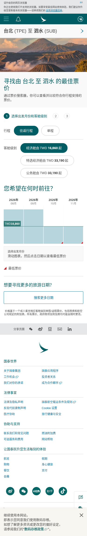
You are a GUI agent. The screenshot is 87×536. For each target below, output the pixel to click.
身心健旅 (47, 464)
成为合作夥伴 (51, 383)
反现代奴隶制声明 (15, 408)
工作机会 (10, 377)
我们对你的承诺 (13, 383)
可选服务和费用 (13, 439)
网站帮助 (47, 439)
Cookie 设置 (49, 408)
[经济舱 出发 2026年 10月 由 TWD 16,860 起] (53, 235)
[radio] (26, 131)
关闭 (81, 2)
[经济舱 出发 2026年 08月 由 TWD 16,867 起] (13, 226)
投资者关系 (49, 377)
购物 (6, 464)
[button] (6, 19)
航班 (6, 458)
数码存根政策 (35, 529)
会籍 (6, 476)
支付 (44, 470)
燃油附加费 (49, 433)
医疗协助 (9, 414)
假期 (44, 458)
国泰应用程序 (50, 371)
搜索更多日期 (43, 297)
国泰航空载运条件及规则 (58, 402)
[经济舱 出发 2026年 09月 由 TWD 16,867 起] (33, 226)
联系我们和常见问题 (16, 433)
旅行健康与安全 (51, 414)
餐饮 (6, 470)
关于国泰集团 (12, 371)
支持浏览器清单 (54, 10)
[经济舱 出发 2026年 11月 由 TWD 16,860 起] (73, 235)
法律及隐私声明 (13, 402)
